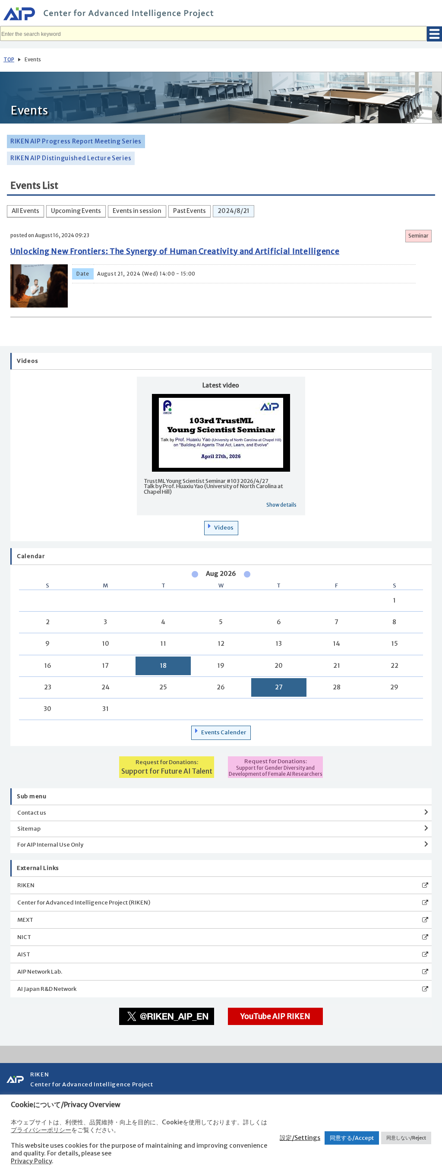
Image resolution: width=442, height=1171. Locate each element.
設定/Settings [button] (300, 1138)
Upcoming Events (76, 211)
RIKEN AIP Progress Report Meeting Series (76, 141)
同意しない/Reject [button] (406, 1138)
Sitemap (29, 828)
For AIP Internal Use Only (50, 844)
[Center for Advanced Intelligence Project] (221, 15)
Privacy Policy (31, 1161)
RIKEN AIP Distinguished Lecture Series (70, 158)
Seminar (418, 236)
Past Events (189, 211)
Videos (224, 527)
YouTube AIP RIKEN (275, 1016)
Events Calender (223, 732)
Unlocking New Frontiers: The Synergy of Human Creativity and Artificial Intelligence (174, 251)
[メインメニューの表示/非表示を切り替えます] (434, 33)
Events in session (137, 211)
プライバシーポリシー (41, 1130)
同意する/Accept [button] (352, 1138)
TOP (8, 60)
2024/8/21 (233, 211)
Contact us (31, 812)
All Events (25, 211)
